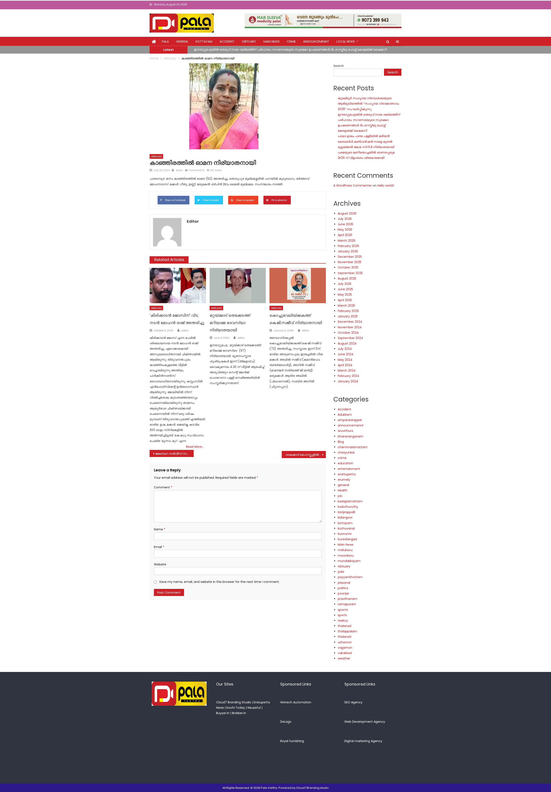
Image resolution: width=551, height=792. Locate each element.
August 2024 (347, 343)
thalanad (344, 626)
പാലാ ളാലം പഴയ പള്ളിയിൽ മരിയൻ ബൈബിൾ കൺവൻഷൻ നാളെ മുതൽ (247, 51)
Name (159, 529)
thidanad (344, 637)
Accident (227, 41)
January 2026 (348, 251)
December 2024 (350, 322)
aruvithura (345, 431)
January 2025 (348, 316)
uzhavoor (345, 642)
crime (291, 41)
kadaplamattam (350, 501)
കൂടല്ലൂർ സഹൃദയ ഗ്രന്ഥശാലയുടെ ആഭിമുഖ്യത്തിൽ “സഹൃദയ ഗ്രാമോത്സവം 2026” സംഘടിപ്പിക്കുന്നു (368, 103)
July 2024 (345, 349)
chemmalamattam (352, 447)
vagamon (345, 647)
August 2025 (347, 278)
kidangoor (345, 517)
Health (342, 490)
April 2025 (345, 300)
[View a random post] (397, 41)
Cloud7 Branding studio (312, 788)
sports (342, 615)
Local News (345, 41)
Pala (165, 41)
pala (341, 572)
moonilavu (346, 555)
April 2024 (345, 365)
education (345, 463)
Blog (341, 442)
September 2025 (350, 273)
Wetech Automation (295, 702)
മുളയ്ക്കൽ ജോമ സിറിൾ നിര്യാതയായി (366, 147)
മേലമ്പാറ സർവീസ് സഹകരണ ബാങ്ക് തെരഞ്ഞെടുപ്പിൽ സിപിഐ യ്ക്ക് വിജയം (174, 453)
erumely (344, 479)
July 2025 (344, 284)
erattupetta (347, 474)
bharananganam (350, 436)
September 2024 (350, 338)
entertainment (349, 469)
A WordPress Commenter (352, 185)
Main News (271, 41)
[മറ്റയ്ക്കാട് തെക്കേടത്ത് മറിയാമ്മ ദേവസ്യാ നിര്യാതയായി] (238, 285)
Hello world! (385, 185)
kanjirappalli (346, 512)
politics (343, 588)
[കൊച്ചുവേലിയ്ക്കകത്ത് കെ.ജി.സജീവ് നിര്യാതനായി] (297, 285)
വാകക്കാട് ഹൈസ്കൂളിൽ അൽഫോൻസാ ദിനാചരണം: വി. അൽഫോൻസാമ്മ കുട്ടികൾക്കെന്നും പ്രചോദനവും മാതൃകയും (305, 454)
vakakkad (345, 653)
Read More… (195, 447)
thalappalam (347, 631)
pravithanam (347, 599)
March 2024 (347, 370)
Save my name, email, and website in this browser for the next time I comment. (219, 582)
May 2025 (345, 294)
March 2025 (346, 305)
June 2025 (345, 289)
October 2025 (348, 267)
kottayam (204, 41)
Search (338, 66)
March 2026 (346, 240)
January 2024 (348, 381)
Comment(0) (196, 170)
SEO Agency (353, 702)
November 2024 (350, 327)
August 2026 (347, 213)
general (182, 41)
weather (344, 658)
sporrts (343, 610)
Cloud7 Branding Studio (233, 702)
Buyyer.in (222, 713)
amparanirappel (350, 420)
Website (160, 564)
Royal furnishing (292, 741)
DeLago (285, 721)
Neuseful (254, 708)
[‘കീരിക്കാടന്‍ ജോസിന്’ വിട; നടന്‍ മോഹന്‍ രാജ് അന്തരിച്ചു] (178, 285)
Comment (163, 487)
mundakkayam (349, 561)
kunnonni (344, 534)
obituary (249, 41)
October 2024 (348, 332)
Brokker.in (239, 713)
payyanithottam (350, 577)
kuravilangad (347, 539)
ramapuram (347, 604)
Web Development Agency (364, 721)
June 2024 (345, 354)
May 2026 (345, 229)
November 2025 (349, 262)
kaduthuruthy (348, 507)
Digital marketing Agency (363, 741)
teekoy (343, 620)
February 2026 (348, 246)
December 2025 (350, 257)
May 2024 (345, 360)
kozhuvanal (346, 528)
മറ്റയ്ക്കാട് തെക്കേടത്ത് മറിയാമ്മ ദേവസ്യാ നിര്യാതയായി (230, 323)
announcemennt (316, 41)
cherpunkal (346, 452)
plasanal (344, 582)
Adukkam (345, 414)
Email (159, 547)
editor (179, 170)
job (340, 496)
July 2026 (345, 219)
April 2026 (345, 235)
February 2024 (348, 376)
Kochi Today (235, 708)
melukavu (345, 550)
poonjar (343, 593)
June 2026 (345, 224)
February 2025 (348, 311)
